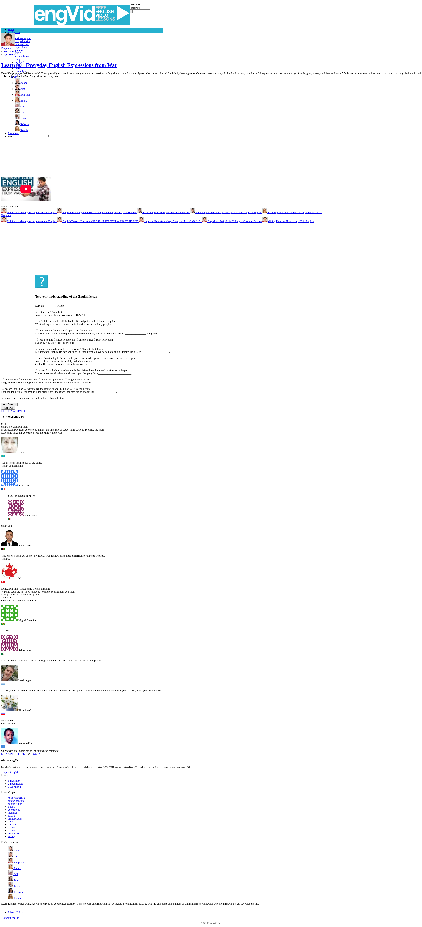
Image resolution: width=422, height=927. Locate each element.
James (16, 886)
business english (23, 38)
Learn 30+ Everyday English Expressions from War (59, 65)
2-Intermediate (15, 783)
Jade (15, 880)
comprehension (22, 41)
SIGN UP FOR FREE (13, 753)
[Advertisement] (14, 127)
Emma (17, 868)
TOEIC (12, 830)
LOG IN (36, 753)
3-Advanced (9, 51)
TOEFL (12, 827)
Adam (16, 850)
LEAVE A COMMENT (14, 411)
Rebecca (18, 892)
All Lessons (14, 32)
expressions (21, 47)
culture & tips (22, 44)
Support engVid (10, 772)
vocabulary (20, 71)
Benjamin (6, 48)
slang (17, 59)
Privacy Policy (15, 912)
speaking (12, 824)
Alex (16, 856)
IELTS (18, 53)
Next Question (9, 404)
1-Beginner (14, 780)
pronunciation (22, 56)
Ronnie (17, 898)
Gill (15, 874)
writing (11, 836)
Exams (11, 806)
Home (11, 29)
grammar (19, 50)
